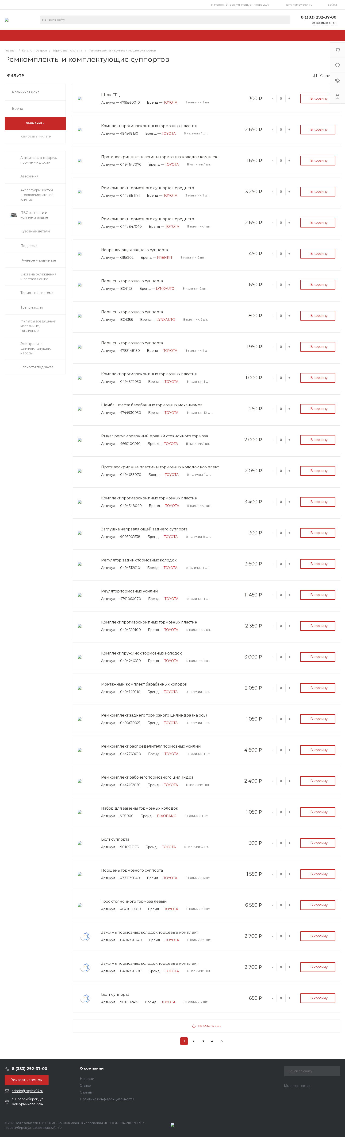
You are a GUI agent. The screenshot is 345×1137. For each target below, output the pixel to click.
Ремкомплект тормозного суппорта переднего (147, 188)
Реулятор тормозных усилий (129, 591)
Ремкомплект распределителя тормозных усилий (151, 746)
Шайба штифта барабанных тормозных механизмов (152, 405)
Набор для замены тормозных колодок (139, 808)
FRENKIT (164, 257)
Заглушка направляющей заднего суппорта (144, 529)
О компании (92, 1068)
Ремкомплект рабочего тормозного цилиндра (147, 777)
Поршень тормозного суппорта (132, 281)
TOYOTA (170, 102)
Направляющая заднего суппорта (134, 250)
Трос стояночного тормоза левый (134, 901)
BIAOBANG (166, 816)
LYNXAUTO (165, 288)
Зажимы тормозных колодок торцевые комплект (149, 932)
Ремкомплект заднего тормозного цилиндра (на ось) (154, 715)
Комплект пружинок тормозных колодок (141, 653)
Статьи (85, 1085)
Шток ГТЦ (110, 95)
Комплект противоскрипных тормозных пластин (149, 126)
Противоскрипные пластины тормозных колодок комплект (160, 157)
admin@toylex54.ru (298, 4)
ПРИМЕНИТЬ (35, 123)
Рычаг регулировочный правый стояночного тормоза (154, 436)
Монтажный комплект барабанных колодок (144, 684)
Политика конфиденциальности (107, 1099)
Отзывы (86, 1092)
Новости (87, 1079)
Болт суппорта (115, 839)
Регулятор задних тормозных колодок (139, 560)
